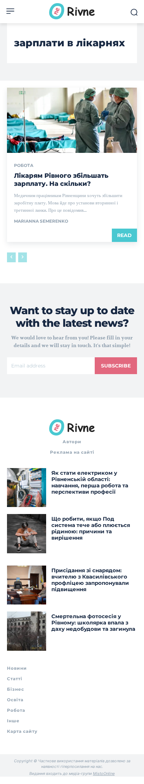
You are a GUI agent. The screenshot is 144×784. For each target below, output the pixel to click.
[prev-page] (11, 257)
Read (124, 235)
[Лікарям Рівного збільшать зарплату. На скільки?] (72, 120)
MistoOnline (104, 773)
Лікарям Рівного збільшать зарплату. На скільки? (61, 180)
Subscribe (116, 366)
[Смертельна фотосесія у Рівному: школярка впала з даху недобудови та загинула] (26, 631)
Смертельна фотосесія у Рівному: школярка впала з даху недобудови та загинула (93, 622)
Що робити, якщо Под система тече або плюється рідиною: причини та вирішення (90, 528)
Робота (24, 165)
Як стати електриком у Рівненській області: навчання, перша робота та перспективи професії (89, 482)
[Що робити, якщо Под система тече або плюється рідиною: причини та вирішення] (26, 533)
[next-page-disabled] (22, 257)
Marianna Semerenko (41, 221)
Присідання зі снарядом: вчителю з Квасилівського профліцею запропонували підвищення (90, 580)
